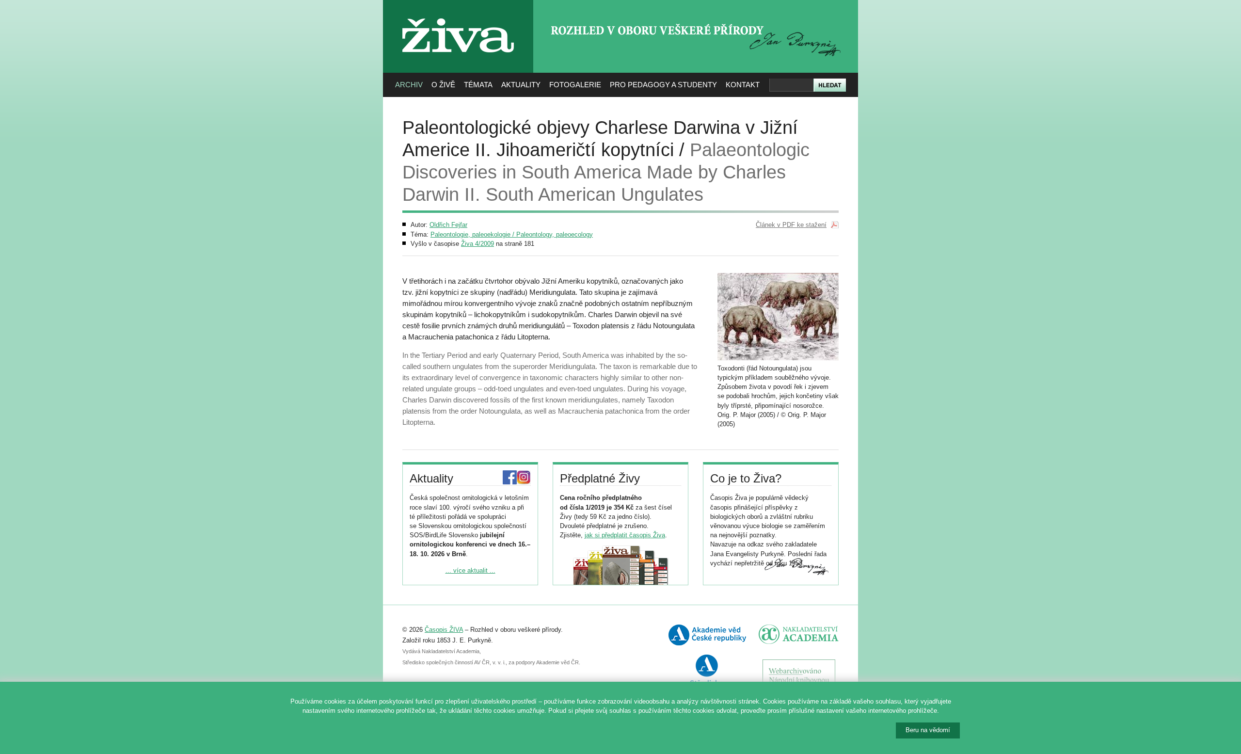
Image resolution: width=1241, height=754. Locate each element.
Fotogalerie (575, 84)
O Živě (443, 84)
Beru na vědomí (928, 730)
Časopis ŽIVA (444, 629)
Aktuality (521, 84)
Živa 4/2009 (477, 243)
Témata (478, 84)
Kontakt (743, 84)
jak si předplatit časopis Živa (625, 535)
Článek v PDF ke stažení (791, 224)
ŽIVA (458, 15)
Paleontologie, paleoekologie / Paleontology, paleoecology (511, 234)
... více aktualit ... (470, 570)
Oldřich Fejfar (448, 224)
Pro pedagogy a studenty (663, 84)
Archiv (409, 84)
